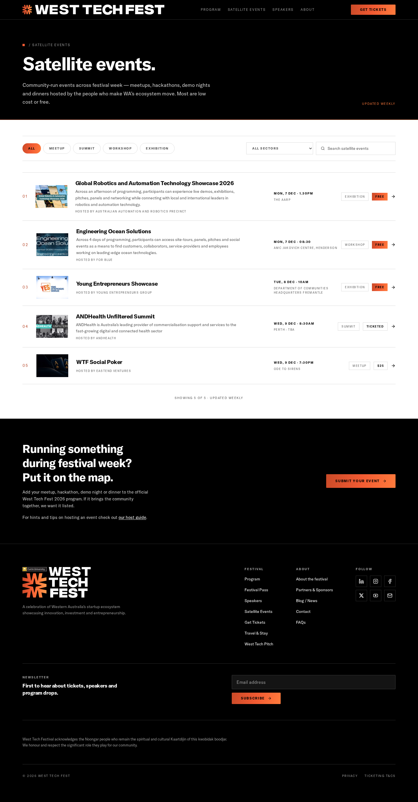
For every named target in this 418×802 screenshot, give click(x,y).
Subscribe (253, 698)
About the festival (312, 579)
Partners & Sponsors (314, 589)
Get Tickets (373, 9)
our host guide (132, 517)
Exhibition (157, 148)
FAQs (301, 622)
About (307, 9)
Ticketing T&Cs (380, 776)
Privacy (350, 776)
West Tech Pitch (259, 643)
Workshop (120, 148)
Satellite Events (258, 611)
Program (211, 9)
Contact (303, 611)
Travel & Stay (256, 633)
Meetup (57, 148)
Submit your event (357, 481)
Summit (87, 148)
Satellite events (247, 9)
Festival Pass (256, 589)
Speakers (282, 9)
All (31, 148)
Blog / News (306, 600)
